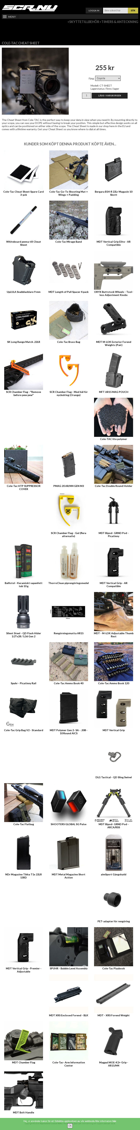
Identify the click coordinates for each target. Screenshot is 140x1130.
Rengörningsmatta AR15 (68, 633)
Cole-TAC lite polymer (113, 438)
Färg (91, 78)
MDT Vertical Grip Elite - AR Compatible (114, 243)
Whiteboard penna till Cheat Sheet (23, 243)
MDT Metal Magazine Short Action (68, 876)
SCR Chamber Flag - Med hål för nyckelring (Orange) (69, 393)
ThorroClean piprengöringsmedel (68, 583)
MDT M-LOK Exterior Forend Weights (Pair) (113, 343)
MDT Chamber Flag (23, 1062)
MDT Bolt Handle (23, 1112)
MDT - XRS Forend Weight (114, 1015)
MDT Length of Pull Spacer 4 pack (68, 291)
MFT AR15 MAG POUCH (113, 391)
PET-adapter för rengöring (114, 921)
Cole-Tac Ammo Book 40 (68, 683)
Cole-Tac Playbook (113, 968)
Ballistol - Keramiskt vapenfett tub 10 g (23, 584)
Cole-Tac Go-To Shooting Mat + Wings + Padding (68, 193)
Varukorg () (70, 2)
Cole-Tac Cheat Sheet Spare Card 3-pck (23, 193)
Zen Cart (77, 1123)
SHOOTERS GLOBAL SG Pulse (68, 824)
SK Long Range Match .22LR (23, 341)
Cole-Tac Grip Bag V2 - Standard (23, 730)
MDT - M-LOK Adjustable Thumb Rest (113, 635)
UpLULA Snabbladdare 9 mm (23, 291)
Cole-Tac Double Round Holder (113, 485)
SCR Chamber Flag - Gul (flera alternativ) (68, 534)
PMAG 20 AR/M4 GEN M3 (68, 485)
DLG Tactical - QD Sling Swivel (114, 777)
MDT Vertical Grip (114, 730)
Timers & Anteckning (119, 22)
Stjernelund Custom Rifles (51, 1123)
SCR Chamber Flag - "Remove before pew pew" (23, 393)
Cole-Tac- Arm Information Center (68, 1064)
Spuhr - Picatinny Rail (23, 683)
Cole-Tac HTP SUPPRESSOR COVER (23, 487)
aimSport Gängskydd (113, 874)
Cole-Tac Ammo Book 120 (113, 683)
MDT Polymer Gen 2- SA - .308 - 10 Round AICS (69, 732)
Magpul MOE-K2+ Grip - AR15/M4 (113, 1064)
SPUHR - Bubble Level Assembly (69, 968)
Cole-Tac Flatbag (23, 824)
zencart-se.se (109, 1123)
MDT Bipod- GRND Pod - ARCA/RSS (114, 826)
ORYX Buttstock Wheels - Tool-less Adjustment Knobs (113, 293)
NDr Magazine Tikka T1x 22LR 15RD (23, 876)
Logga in (94, 10)
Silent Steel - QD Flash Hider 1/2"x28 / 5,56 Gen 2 (23, 635)
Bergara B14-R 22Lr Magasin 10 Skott (113, 193)
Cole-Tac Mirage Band (68, 241)
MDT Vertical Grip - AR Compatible (113, 584)
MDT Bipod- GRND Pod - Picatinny (114, 534)
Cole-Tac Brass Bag (68, 341)
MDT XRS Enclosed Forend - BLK (68, 1015)
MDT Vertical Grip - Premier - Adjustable (23, 970)
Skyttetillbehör (84, 22)
